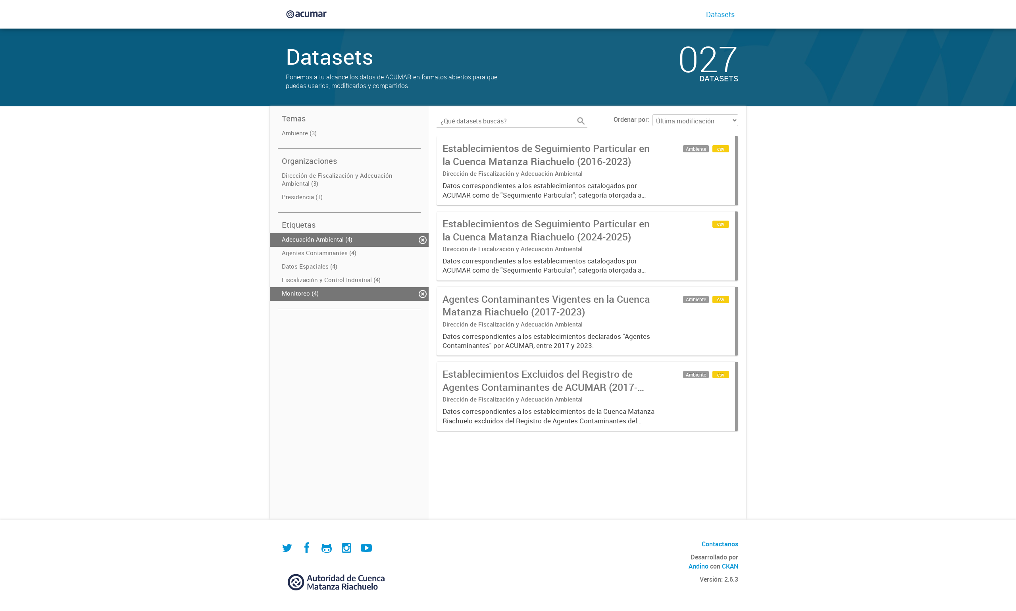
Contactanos (720, 544)
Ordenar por (630, 119)
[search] (581, 121)
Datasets (720, 14)
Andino (698, 566)
